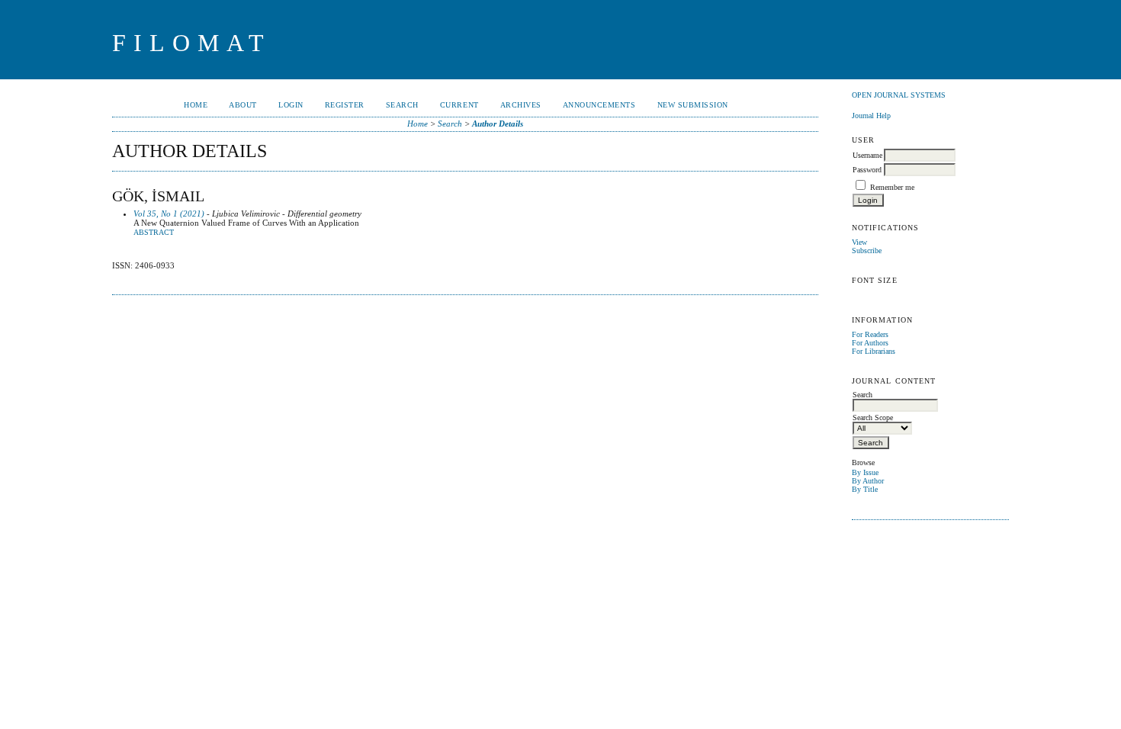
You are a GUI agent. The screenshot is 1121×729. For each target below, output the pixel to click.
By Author (868, 481)
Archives (520, 105)
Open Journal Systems (899, 95)
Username (867, 155)
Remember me (892, 187)
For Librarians (873, 351)
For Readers (870, 334)
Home (195, 105)
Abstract (153, 232)
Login (291, 105)
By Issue (865, 472)
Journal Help (871, 115)
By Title (865, 489)
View (859, 242)
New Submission (692, 105)
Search (402, 105)
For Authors (870, 343)
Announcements (599, 105)
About (243, 105)
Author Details (497, 123)
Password (867, 169)
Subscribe (867, 250)
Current (459, 105)
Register (345, 105)
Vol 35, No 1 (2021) (168, 213)
